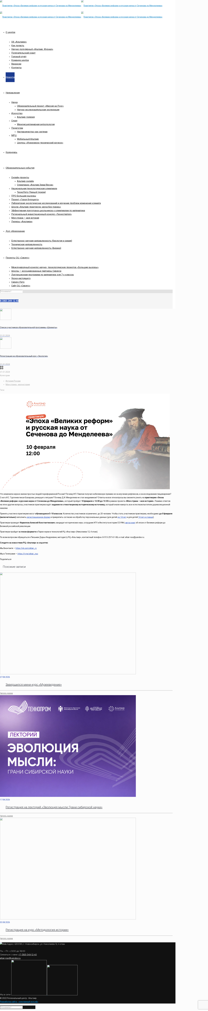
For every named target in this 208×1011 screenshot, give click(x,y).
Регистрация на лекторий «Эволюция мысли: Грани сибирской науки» (54, 807)
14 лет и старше (145, 517)
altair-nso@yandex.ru (10, 958)
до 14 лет (122, 517)
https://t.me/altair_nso (27, 554)
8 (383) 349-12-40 (9, 300)
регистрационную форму (38, 517)
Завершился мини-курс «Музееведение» (34, 684)
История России (13, 381)
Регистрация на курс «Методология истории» (37, 929)
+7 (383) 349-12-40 (27, 954)
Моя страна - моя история (18, 384)
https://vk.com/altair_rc (26, 548)
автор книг (130, 523)
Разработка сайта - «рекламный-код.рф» (19, 1002)
